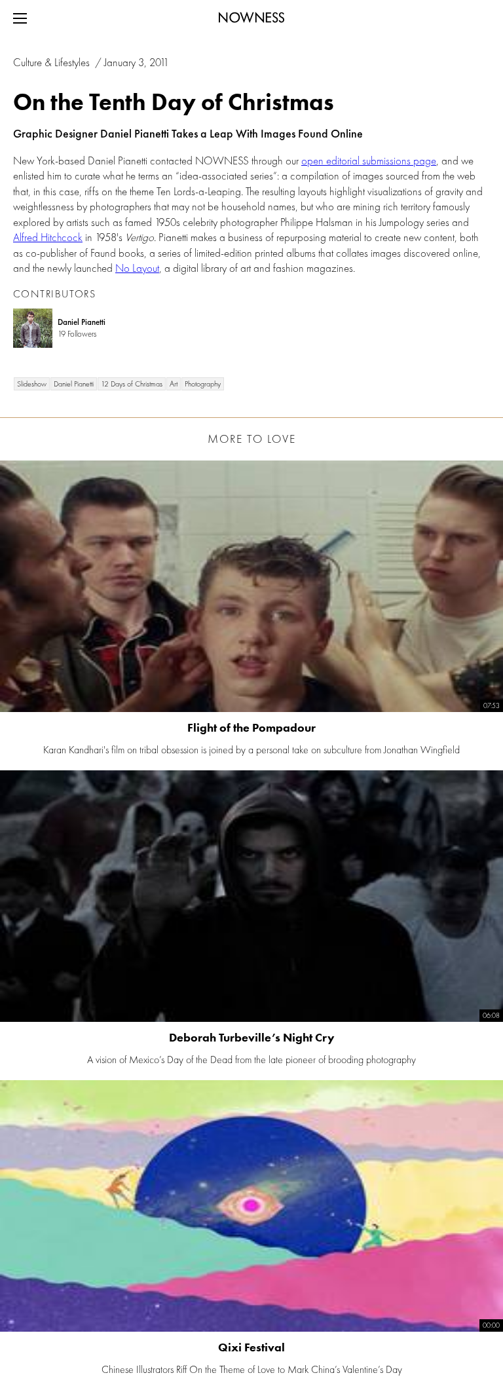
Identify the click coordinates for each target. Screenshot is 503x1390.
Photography (203, 384)
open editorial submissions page (368, 160)
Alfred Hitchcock (48, 237)
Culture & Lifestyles (52, 62)
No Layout (137, 268)
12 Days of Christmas (131, 384)
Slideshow (32, 384)
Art (173, 384)
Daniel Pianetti (74, 384)
